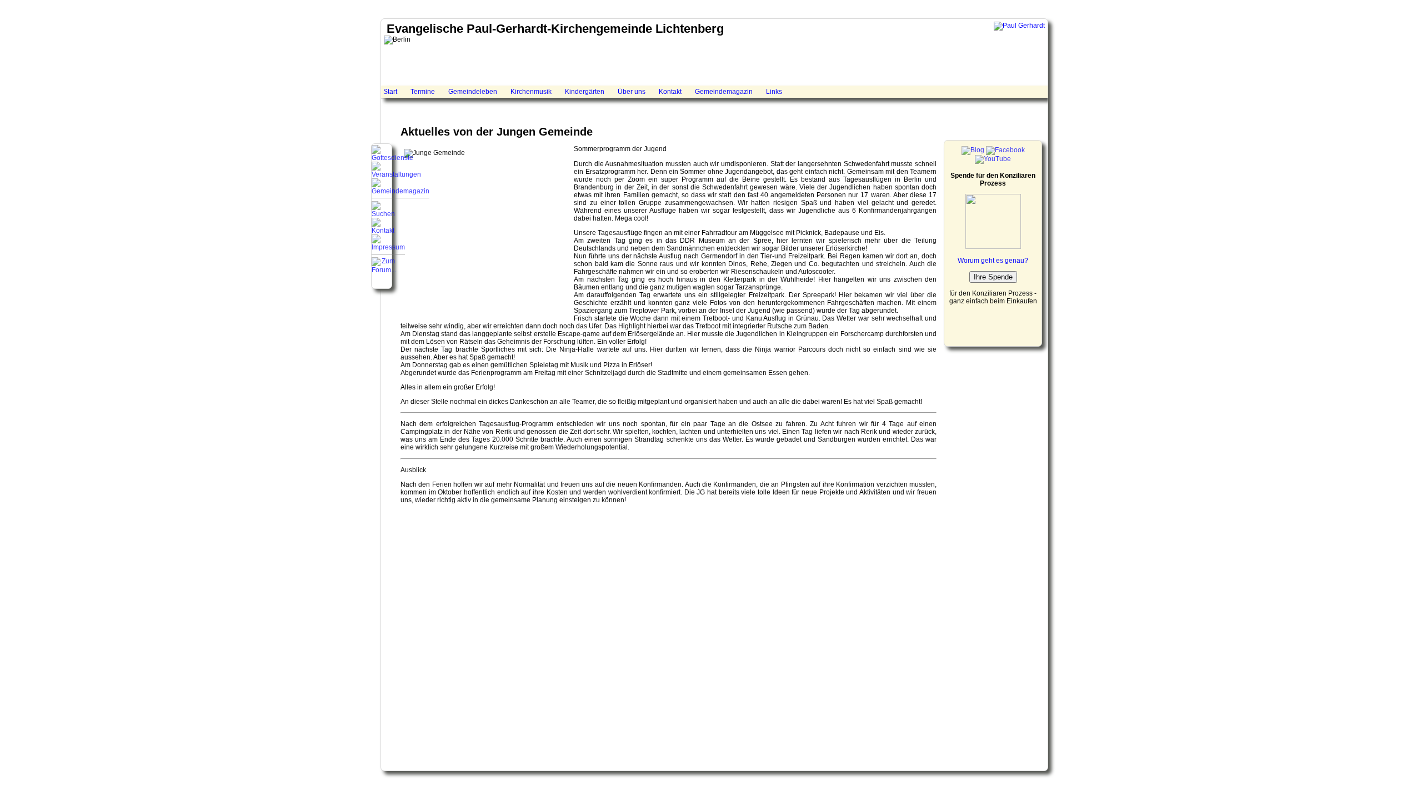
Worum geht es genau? (993, 260)
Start (390, 92)
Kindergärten (584, 92)
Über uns (631, 92)
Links (774, 92)
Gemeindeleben (472, 92)
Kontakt (670, 92)
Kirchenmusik (531, 92)
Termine (422, 92)
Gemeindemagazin (724, 92)
